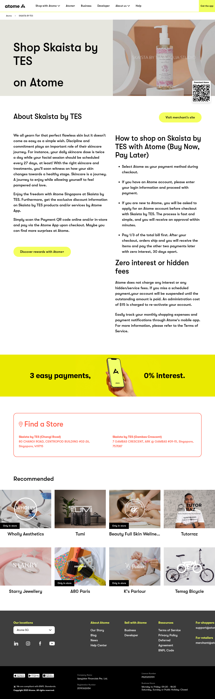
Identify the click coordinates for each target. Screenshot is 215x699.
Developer (103, 5)
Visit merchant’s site (180, 117)
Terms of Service (169, 630)
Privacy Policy (168, 635)
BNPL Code (166, 650)
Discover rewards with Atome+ (42, 252)
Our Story (97, 630)
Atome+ (70, 5)
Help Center (99, 645)
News (94, 640)
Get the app (207, 6)
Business (86, 5)
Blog (94, 635)
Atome (9, 16)
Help (138, 5)
